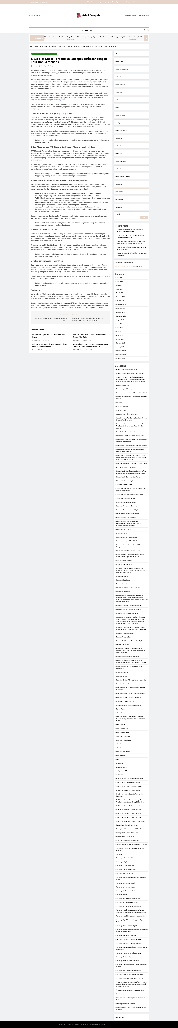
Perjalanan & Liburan (122, 672)
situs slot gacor (59, 100)
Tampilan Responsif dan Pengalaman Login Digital (131, 844)
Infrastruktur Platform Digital (125, 481)
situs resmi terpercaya (123, 736)
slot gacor (119, 123)
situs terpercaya (121, 161)
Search (117, 214)
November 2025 (121, 308)
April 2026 (119, 289)
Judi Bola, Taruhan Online (124, 485)
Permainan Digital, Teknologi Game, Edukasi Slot (131, 680)
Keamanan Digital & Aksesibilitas (126, 537)
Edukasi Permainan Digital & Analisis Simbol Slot (131, 393)
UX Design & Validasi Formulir (125, 1004)
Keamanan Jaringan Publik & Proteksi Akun (129, 541)
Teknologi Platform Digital (124, 957)
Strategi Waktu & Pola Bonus (125, 837)
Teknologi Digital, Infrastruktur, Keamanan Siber (131, 916)
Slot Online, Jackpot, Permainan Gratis (128, 782)
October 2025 (120, 312)
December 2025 (121, 304)
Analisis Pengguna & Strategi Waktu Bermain (130, 373)
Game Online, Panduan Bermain (126, 432)
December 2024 (121, 351)
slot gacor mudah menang (124, 771)
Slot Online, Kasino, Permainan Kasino (128, 790)
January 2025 (120, 347)
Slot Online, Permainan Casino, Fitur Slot (128, 810)
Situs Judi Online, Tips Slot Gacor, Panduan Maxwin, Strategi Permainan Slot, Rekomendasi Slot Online (130, 719)
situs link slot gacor (122, 69)
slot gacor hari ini (121, 130)
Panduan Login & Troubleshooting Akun (128, 609)
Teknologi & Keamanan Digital (125, 883)
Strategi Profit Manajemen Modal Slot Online (130, 829)
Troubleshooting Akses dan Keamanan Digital (130, 990)
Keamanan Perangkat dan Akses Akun (128, 551)
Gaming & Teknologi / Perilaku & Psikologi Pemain (131, 463)
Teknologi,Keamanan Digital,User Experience (130, 978)
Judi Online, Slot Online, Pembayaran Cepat (43, 54)
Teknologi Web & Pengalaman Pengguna (128, 970)
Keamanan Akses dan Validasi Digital (127, 514)
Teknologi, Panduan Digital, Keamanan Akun (129, 974)
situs (117, 100)
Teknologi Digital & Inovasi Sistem (126, 902)
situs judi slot (120, 725)
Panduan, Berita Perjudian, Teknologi (127, 656)
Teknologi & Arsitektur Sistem (125, 858)
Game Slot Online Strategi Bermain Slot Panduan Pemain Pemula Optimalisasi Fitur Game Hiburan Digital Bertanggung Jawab (131, 457)
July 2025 (119, 324)
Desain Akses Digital (122, 385)
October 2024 (120, 358)
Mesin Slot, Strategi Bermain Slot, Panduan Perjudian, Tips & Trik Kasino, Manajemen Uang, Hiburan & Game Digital (131, 570)
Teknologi (119, 854)
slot (117, 107)
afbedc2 (35, 66)
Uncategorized (120, 994)
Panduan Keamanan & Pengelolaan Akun (128, 605)
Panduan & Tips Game (123, 580)
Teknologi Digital (121, 895)
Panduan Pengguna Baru (123, 637)
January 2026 (120, 301)
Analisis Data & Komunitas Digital (126, 369)
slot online (119, 775)
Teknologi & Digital (122, 862)
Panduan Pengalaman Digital (125, 633)
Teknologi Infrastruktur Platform (126, 935)
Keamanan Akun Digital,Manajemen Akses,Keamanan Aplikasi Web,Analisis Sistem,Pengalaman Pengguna (128, 523)
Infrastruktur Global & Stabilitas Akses (128, 477)
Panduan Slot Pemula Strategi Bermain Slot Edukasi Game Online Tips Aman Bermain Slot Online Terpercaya (130, 651)
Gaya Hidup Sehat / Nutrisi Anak (126, 467)
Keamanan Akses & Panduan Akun (126, 506)
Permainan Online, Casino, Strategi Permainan (130, 693)
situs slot (119, 77)
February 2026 (120, 297)
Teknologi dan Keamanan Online (126, 891)
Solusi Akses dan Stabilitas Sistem (127, 825)
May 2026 (119, 285)
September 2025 (121, 316)
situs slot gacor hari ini (123, 176)
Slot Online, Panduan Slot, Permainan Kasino (130, 806)
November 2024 (121, 354)
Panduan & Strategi (122, 576)
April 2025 (119, 335)
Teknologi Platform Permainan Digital (127, 961)
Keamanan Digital (121, 533)
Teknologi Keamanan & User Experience (128, 939)
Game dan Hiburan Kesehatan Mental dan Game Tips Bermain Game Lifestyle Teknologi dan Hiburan (131, 426)
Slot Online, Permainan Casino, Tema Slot (129, 813)
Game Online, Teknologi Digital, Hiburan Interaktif (131, 445)
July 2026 (119, 277)
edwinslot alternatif (122, 406)
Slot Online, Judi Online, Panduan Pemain (128, 786)
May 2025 (119, 331)
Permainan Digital (121, 676)
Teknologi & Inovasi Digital (124, 873)
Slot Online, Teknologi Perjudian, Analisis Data (130, 821)
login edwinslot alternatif (124, 560)
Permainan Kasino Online (124, 684)
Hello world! (138, 266)
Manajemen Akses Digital (124, 564)
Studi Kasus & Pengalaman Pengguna (127, 840)
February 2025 (120, 343)
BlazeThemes (101, 1024)
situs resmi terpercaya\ (123, 740)
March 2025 (119, 339)
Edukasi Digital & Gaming (124, 389)
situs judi (119, 713)
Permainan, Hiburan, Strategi (125, 701)
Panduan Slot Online (122, 645)
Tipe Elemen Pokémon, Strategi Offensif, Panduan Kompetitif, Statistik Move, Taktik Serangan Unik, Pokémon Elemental (131, 984)
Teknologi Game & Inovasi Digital (126, 926)
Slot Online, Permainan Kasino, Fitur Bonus (129, 817)
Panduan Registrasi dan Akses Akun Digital (129, 641)
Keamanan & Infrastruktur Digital (126, 502)
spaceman (119, 192)
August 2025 (120, 320)
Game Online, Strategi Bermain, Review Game (130, 436)
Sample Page (87, 30)
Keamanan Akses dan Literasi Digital (127, 510)
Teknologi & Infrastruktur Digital (126, 869)
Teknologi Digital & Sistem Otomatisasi (128, 906)
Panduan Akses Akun (122, 584)
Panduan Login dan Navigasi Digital (127, 613)
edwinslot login (121, 410)
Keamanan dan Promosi (123, 529)
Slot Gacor (119, 763)
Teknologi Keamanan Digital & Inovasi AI (128, 943)
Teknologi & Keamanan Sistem (125, 887)
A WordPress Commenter (124, 266)
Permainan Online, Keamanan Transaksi (128, 697)
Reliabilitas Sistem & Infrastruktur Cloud (128, 705)
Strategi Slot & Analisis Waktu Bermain (128, 833)
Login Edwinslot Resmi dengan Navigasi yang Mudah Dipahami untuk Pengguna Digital (66, 37)
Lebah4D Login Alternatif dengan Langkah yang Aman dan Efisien (116, 2)
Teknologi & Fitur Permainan (125, 866)
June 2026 (119, 281)
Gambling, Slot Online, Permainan (126, 414)
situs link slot (120, 115)
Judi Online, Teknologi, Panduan (126, 498)
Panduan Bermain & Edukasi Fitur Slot (128, 588)
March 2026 (119, 293)
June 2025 (119, 327)
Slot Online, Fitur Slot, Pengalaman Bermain (129, 778)
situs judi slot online (122, 732)
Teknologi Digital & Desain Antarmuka (128, 898)
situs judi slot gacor (122, 728)
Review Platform (121, 709)
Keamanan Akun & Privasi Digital (126, 517)
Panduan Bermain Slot (123, 592)
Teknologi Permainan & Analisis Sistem (128, 953)
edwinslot (119, 402)
